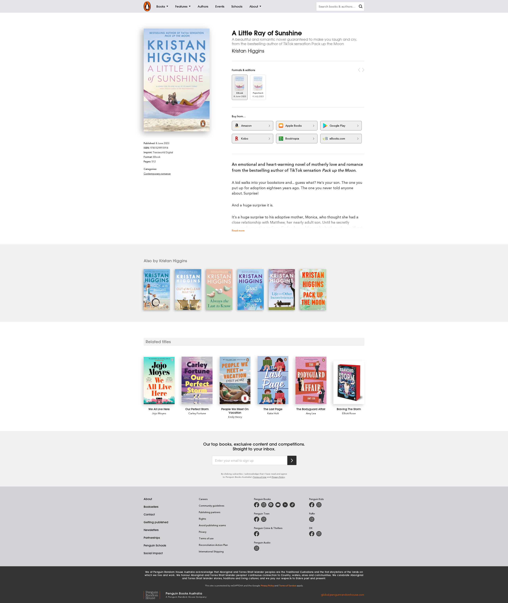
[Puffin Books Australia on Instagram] (311, 519)
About (148, 499)
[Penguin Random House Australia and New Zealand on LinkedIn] (285, 504)
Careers (203, 499)
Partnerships (152, 537)
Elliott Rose (349, 413)
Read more (238, 230)
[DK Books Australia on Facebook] (311, 533)
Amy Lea (311, 413)
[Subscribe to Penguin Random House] (291, 460)
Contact (149, 514)
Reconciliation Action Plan (213, 545)
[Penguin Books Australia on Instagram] (263, 504)
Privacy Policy (278, 477)
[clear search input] (360, 7)
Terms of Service (287, 585)
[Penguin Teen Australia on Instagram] (263, 519)
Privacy (202, 532)
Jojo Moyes (159, 413)
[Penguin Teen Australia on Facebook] (256, 519)
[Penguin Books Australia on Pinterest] (270, 504)
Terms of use (206, 538)
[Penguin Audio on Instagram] (256, 548)
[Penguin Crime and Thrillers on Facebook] (256, 533)
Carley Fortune (197, 413)
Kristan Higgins (248, 51)
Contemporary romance (157, 173)
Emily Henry (235, 417)
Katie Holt (273, 413)
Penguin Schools (155, 545)
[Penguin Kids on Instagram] (318, 504)
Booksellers (151, 507)
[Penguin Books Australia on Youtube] (278, 504)
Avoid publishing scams (212, 525)
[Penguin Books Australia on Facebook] (256, 504)
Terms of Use (260, 477)
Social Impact (153, 553)
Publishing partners (209, 512)
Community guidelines (211, 505)
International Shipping (211, 551)
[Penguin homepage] (147, 6)
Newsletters (151, 530)
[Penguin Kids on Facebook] (311, 504)
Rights (202, 518)
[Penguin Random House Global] (155, 594)
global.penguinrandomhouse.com (342, 594)
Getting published (156, 522)
